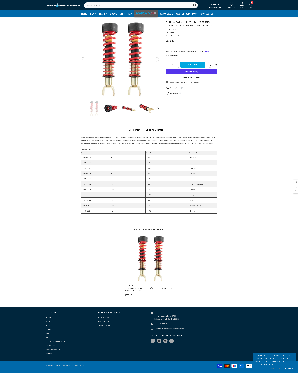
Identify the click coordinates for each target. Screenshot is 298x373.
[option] (120, 59)
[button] (83, 59)
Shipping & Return (154, 130)
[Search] (141, 5)
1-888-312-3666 (166, 324)
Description (134, 130)
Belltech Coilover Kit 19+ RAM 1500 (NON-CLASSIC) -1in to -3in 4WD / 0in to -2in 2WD (148, 289)
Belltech (176, 30)
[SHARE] (215, 65)
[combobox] (138, 5)
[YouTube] (165, 341)
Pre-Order (193, 65)
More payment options (191, 77)
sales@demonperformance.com (171, 329)
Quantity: (169, 60)
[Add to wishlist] (210, 65)
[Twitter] (171, 341)
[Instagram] (159, 341)
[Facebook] (153, 341)
